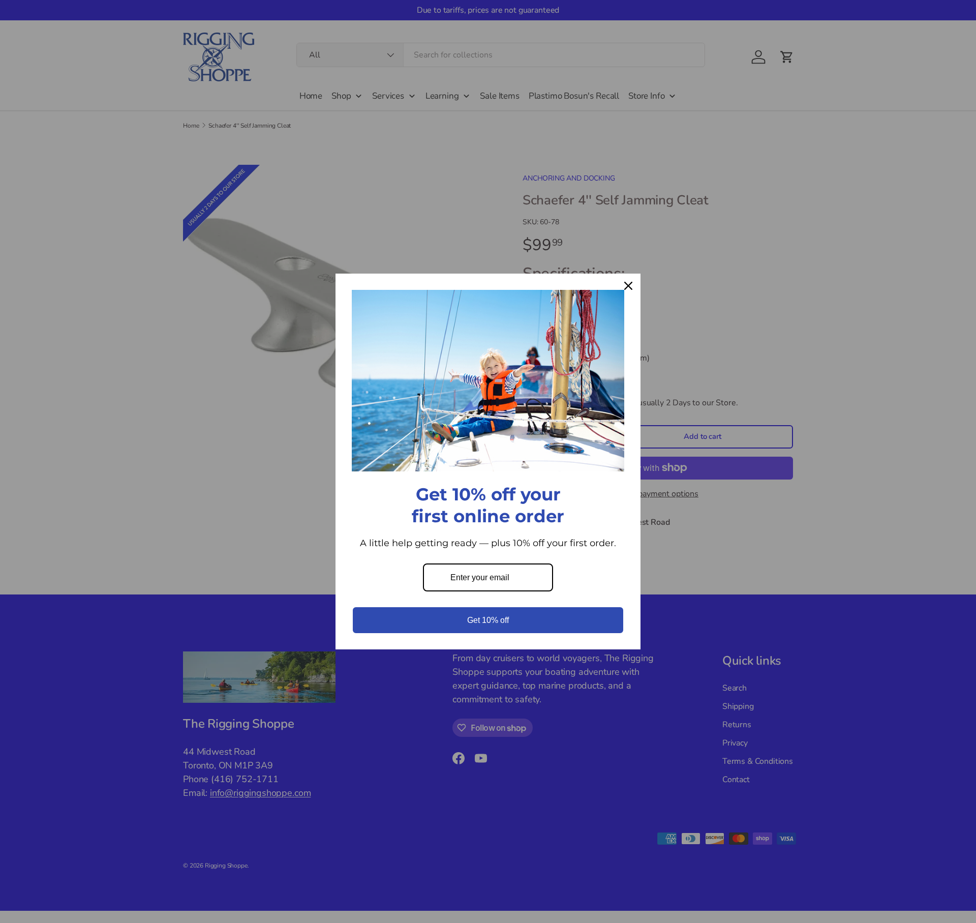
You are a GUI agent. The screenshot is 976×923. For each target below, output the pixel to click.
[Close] (628, 286)
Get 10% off (488, 620)
